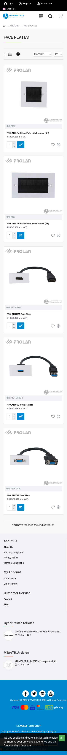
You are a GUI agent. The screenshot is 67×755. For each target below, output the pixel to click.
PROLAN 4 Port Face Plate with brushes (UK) (28, 223)
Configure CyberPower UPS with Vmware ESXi (38, 632)
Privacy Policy (40, 745)
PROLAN (14, 25)
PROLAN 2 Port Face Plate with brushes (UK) (28, 133)
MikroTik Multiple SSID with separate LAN (35, 661)
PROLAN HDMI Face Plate (19, 314)
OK (61, 738)
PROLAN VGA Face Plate (18, 495)
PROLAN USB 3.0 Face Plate (20, 405)
